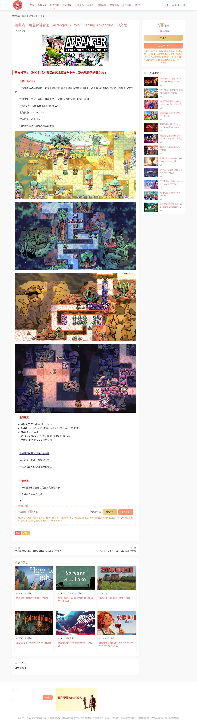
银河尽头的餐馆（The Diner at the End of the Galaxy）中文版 (171, 104)
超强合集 (102, 5)
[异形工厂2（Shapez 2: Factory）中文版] (151, 172)
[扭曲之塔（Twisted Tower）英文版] (34, 623)
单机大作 (42, 5)
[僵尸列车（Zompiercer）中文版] (116, 578)
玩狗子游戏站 (18, 5)
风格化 (26, 533)
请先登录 (126, 512)
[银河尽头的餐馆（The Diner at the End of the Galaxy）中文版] (151, 104)
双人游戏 (67, 5)
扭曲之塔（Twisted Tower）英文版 (33, 642)
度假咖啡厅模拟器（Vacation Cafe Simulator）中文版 (116, 644)
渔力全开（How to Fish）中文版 (32, 597)
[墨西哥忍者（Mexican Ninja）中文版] (75, 623)
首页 (32, 5)
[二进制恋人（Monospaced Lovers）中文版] (151, 184)
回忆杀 (90, 5)
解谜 (18, 533)
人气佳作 (79, 5)
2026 (137, 5)
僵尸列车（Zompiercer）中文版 (115, 597)
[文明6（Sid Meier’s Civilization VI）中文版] (151, 161)
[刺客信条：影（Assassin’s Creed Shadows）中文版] (151, 127)
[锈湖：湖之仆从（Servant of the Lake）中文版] (75, 578)
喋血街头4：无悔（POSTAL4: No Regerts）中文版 (171, 81)
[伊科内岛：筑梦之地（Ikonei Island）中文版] (151, 93)
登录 (22, 668)
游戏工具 (114, 5)
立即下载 (164, 45)
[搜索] (166, 5)
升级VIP (109, 512)
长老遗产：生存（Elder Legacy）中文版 (117, 551)
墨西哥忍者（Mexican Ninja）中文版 (75, 644)
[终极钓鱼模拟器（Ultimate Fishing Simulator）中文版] (151, 207)
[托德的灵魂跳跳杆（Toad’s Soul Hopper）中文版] (151, 138)
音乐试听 (126, 5)
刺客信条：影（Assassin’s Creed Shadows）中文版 (171, 127)
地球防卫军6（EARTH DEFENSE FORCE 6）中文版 (38, 551)
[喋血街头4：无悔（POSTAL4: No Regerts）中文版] (151, 81)
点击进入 (35, 119)
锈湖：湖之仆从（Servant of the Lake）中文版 (75, 599)
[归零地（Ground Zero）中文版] (151, 150)
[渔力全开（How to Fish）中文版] (34, 578)
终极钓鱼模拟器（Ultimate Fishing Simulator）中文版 (171, 207)
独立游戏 (54, 5)
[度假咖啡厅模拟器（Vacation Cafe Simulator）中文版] (116, 623)
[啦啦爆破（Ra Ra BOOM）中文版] (151, 115)
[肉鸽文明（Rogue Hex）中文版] (151, 195)
